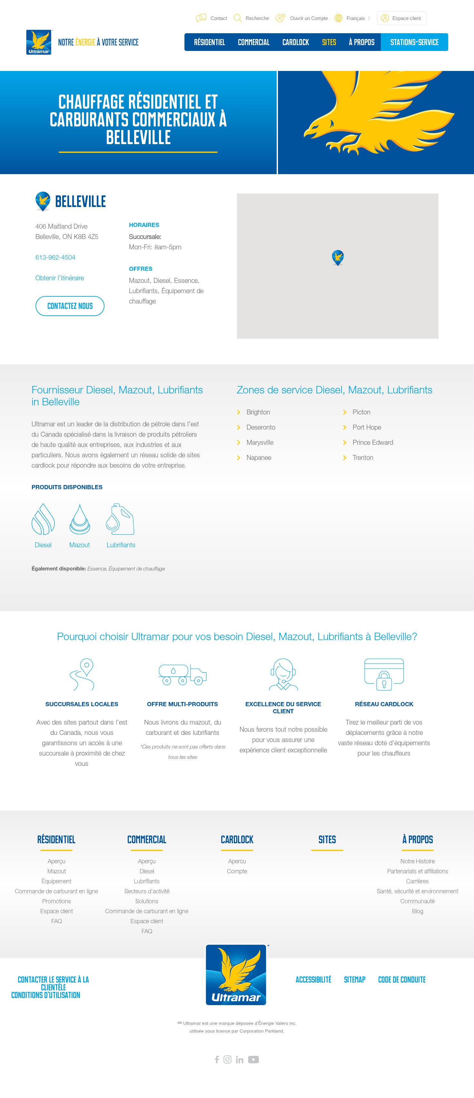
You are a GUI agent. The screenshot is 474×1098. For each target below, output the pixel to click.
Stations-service (414, 42)
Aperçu (56, 861)
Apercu (237, 861)
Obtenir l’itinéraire (59, 278)
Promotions (56, 901)
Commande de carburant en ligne (56, 891)
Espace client (56, 911)
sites (329, 42)
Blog (417, 911)
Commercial (254, 42)
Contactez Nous (70, 306)
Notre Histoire (417, 861)
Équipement (56, 881)
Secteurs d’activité (146, 891)
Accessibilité (313, 979)
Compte (237, 871)
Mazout (79, 545)
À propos (361, 42)
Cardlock (295, 42)
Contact (219, 18)
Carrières (417, 881)
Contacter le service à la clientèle (53, 983)
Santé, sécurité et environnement (417, 891)
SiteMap (354, 979)
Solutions (146, 901)
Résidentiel (209, 42)
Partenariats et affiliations (417, 871)
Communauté (417, 901)
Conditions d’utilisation (45, 995)
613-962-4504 (55, 257)
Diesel (43, 545)
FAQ (56, 921)
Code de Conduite (402, 979)
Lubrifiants (120, 545)
